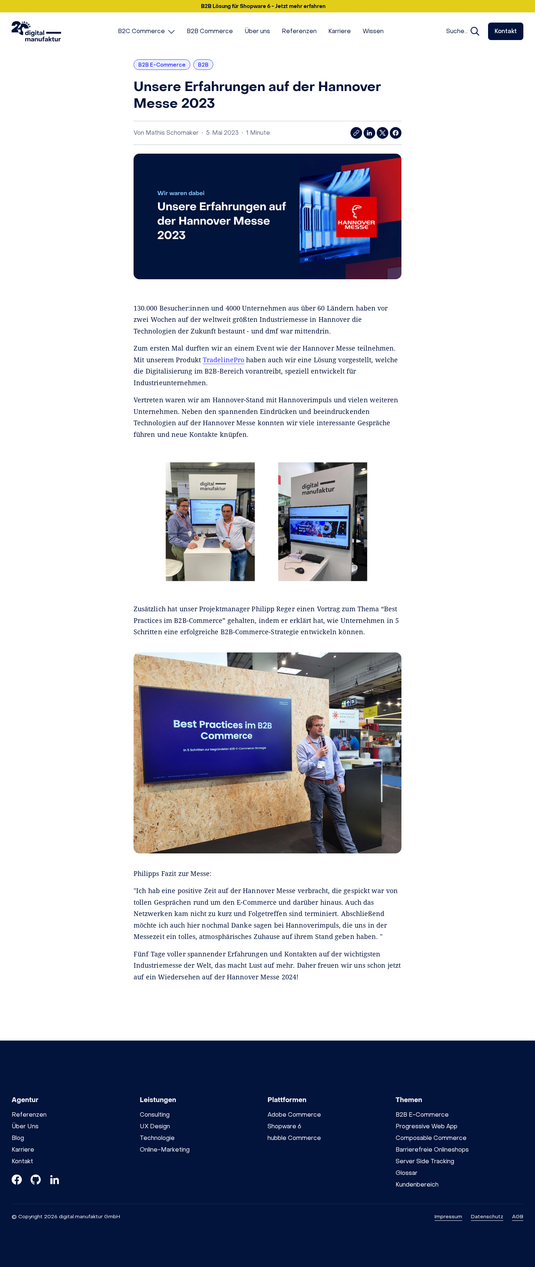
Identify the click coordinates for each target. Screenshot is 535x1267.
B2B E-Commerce (422, 1114)
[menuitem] (146, 31)
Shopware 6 (284, 1126)
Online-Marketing (165, 1149)
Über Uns (25, 1126)
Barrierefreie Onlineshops (432, 1149)
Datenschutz (487, 1216)
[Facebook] (17, 1181)
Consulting (155, 1114)
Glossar (406, 1173)
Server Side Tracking (425, 1161)
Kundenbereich (417, 1184)
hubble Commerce (294, 1138)
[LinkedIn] (54, 1181)
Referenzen (29, 1114)
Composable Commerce (431, 1138)
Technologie (157, 1138)
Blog (18, 1138)
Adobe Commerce (294, 1114)
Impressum (448, 1216)
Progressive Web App (426, 1126)
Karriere (23, 1149)
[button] (267, 6)
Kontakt (506, 31)
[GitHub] (36, 1181)
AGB (517, 1216)
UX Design (155, 1126)
